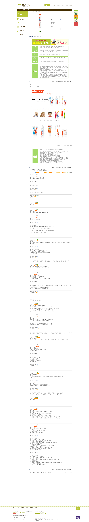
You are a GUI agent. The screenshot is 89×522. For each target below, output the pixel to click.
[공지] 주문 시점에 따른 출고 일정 (23, 9)
